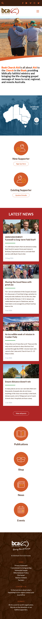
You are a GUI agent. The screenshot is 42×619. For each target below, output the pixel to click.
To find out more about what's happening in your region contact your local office (21, 592)
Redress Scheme (21, 578)
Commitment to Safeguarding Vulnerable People (21, 569)
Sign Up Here (21, 164)
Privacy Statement (21, 565)
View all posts (21, 413)
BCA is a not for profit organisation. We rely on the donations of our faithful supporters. (21, 607)
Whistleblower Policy (21, 573)
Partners (21, 580)
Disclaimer (21, 575)
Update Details (21, 195)
